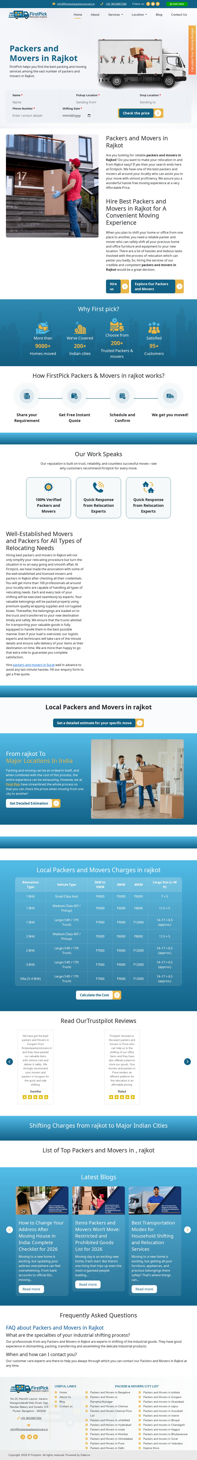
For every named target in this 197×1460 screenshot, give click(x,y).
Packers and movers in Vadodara (163, 1443)
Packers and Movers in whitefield (110, 1420)
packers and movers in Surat (34, 665)
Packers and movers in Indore (161, 1415)
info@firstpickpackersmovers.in (76, 4)
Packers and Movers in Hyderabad (110, 1425)
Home (78, 15)
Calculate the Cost (94, 995)
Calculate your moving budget (192, 50)
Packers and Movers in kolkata (161, 1392)
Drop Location (150, 95)
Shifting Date (72, 108)
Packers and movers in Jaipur (160, 1406)
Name (18, 95)
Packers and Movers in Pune (107, 1443)
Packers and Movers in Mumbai (109, 1434)
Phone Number (24, 108)
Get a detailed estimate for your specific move (94, 723)
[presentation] (9, 1061)
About (95, 15)
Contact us (66, 1406)
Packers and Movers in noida (107, 1429)
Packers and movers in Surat (160, 1439)
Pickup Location (88, 95)
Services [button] (114, 15)
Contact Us (179, 15)
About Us (65, 1397)
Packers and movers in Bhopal (161, 1420)
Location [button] (138, 15)
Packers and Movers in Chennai (109, 1406)
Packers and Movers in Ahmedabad (111, 1439)
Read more (31, 1289)
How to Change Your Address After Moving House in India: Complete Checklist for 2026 (41, 1235)
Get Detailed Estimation (29, 803)
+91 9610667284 (116, 4)
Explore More (151, 1448)
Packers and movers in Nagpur (161, 1429)
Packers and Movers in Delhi (107, 1448)
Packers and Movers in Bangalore (110, 1392)
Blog (159, 15)
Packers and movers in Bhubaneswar (165, 1434)
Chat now (178, 4)
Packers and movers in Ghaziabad (163, 1402)
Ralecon (85, 1455)
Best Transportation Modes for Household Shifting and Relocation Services (153, 1235)
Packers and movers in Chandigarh (164, 1425)
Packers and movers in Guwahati (163, 1411)
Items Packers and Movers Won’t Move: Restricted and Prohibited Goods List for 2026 (97, 1235)
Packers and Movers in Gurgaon (162, 1397)
